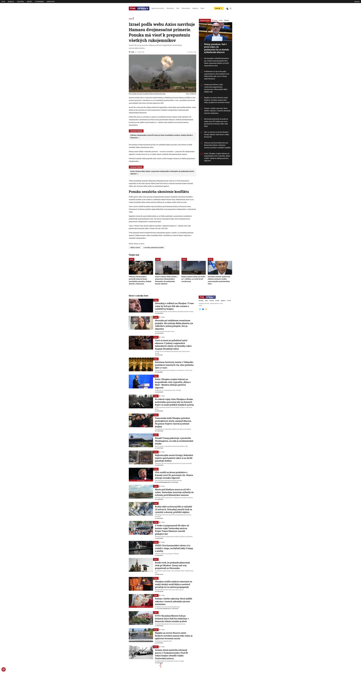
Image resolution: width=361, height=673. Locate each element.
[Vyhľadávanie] (230, 8)
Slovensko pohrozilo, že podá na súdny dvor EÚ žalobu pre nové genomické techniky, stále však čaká (216, 122)
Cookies (200, 305)
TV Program (39, 1)
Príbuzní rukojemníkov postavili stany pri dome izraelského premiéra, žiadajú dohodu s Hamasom (140, 280)
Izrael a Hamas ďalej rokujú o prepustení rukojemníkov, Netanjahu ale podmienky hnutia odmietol (166, 280)
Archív (29, 1)
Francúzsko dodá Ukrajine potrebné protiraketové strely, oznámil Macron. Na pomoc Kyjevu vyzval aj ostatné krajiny (173, 422)
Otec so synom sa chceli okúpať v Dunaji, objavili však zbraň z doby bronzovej (216, 134)
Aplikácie (223, 300)
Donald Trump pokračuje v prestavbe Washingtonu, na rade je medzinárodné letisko (174, 441)
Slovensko (170, 8)
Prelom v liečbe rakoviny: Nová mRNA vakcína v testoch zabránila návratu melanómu (217, 110)
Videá (206, 300)
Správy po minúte (158, 8)
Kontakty (201, 300)
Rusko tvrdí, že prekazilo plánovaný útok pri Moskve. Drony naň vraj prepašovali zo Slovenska (172, 565)
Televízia (20, 1)
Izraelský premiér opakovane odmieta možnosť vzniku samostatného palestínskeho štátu (219, 280)
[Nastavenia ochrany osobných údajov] (3, 669)
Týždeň (226, 20)
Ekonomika (186, 8)
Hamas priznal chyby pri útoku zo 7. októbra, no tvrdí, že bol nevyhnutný (193, 278)
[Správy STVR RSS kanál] (206, 310)
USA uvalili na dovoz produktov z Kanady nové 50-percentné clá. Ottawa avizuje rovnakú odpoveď (174, 475)
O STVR (229, 300)
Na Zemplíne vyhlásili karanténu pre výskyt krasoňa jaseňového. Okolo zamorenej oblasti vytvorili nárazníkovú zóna (216, 62)
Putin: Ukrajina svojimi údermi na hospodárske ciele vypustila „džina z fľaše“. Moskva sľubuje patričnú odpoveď (217, 157)
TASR (132, 52)
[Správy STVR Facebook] (200, 310)
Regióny (195, 8)
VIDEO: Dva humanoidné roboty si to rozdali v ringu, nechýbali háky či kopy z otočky (174, 548)
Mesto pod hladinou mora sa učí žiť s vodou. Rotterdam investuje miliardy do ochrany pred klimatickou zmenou (174, 492)
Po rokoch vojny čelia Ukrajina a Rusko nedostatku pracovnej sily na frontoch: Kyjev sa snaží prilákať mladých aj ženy (174, 402)
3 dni (220, 20)
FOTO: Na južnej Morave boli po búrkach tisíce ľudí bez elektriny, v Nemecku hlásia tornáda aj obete (172, 618)
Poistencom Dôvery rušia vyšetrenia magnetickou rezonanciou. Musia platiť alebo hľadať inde (215, 88)
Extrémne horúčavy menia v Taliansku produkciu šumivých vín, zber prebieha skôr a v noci (174, 365)
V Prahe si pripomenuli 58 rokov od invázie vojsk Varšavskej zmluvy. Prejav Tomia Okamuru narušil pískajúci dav (172, 529)
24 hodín (215, 20)
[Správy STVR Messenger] (203, 310)
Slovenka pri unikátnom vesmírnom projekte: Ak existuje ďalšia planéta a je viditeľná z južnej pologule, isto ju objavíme (174, 324)
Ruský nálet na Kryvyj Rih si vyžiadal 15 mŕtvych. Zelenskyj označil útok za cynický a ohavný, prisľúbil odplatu (173, 509)
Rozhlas (11, 1)
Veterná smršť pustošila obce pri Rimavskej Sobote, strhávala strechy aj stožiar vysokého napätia (217, 145)
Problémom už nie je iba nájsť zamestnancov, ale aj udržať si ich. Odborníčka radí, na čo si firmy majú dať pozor (217, 75)
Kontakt (357, 1)
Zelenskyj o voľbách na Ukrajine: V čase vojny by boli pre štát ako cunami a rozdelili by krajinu (174, 306)
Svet (177, 8)
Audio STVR (50, 1)
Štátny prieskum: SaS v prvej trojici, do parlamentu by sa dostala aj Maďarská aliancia (216, 48)
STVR (3, 1)
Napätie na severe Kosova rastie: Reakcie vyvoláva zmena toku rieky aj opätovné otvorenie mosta (216, 99)
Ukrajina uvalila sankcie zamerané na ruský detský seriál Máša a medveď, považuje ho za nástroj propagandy (173, 584)
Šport (202, 8)
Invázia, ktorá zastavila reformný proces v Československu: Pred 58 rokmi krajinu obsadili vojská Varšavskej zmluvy (171, 654)
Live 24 (217, 8)
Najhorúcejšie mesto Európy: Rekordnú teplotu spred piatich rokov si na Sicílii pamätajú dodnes (174, 458)
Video (163, 317)
